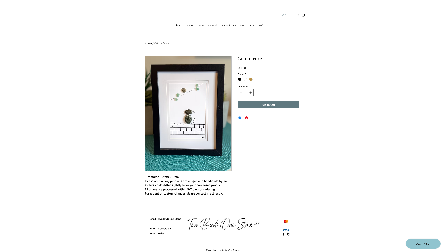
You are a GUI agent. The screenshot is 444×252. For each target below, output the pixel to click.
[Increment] (251, 92)
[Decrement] (240, 92)
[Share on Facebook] (240, 118)
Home (148, 43)
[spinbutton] (245, 92)
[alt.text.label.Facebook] (298, 15)
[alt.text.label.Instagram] (303, 15)
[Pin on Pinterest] (246, 118)
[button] (287, 15)
